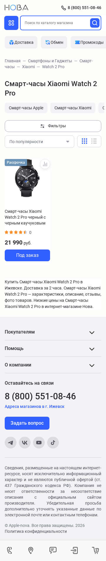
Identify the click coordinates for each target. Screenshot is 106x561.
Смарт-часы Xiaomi (72, 107)
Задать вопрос (27, 423)
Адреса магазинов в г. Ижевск (34, 406)
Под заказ (27, 255)
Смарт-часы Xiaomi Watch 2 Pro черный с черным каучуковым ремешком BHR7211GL (27, 217)
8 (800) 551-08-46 (84, 7)
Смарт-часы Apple (26, 107)
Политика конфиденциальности (36, 531)
